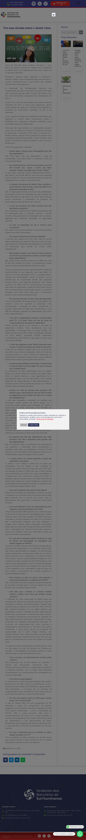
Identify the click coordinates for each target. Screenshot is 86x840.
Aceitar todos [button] (33, 425)
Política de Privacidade (44, 419)
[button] (53, 14)
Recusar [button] (23, 425)
